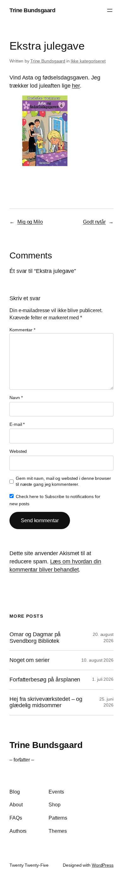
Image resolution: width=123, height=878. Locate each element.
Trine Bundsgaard (32, 10)
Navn (15, 397)
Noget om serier (29, 660)
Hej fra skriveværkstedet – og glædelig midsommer (45, 702)
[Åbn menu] (110, 10)
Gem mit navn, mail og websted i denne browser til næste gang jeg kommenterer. (63, 481)
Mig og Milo (30, 222)
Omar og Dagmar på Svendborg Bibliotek (35, 637)
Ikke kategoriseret (88, 60)
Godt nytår (94, 222)
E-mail (17, 424)
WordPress (103, 865)
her (76, 85)
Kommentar (22, 329)
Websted (18, 451)
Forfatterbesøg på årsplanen (44, 679)
